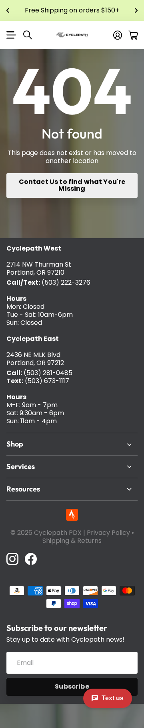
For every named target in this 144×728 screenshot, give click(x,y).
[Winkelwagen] (133, 35)
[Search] (27, 35)
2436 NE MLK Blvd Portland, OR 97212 (35, 358)
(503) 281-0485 (48, 372)
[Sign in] (117, 35)
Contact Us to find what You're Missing (72, 185)
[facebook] (31, 559)
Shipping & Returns (72, 540)
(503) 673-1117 (47, 380)
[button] (8, 10)
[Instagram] (12, 559)
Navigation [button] (10, 35)
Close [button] (72, 444)
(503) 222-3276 (66, 282)
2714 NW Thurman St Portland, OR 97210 (38, 268)
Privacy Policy (108, 532)
